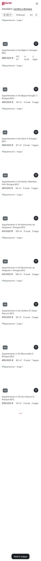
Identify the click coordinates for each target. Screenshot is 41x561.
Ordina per (20, 15)
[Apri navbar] (37, 3)
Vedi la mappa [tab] (20, 556)
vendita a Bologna (22, 8)
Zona (32, 15)
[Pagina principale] (7, 3)
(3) (7, 15)
